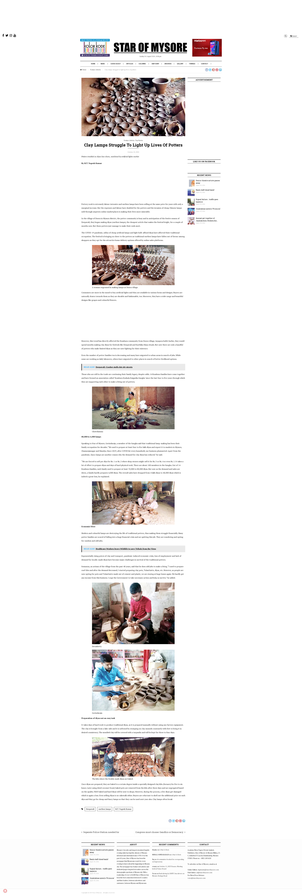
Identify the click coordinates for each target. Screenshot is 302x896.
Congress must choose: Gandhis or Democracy (159, 832)
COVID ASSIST (116, 64)
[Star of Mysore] (145, 50)
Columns (142, 64)
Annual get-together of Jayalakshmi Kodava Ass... (207, 219)
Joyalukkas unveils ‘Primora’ (208, 209)
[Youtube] (14, 36)
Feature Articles (95, 70)
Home (93, 64)
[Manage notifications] (5, 891)
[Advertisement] (71, 16)
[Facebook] (3, 36)
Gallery (180, 64)
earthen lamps (105, 809)
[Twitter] (6, 36)
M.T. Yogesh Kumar (123, 809)
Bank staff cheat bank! (205, 190)
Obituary (155, 64)
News (103, 64)
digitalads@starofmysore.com (208, 870)
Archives (168, 64)
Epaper (294, 36)
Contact (204, 64)
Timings (192, 64)
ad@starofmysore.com (204, 872)
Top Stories (139, 140)
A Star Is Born (164, 850)
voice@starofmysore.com (197, 878)
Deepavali (90, 809)
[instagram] (11, 36)
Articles (129, 64)
